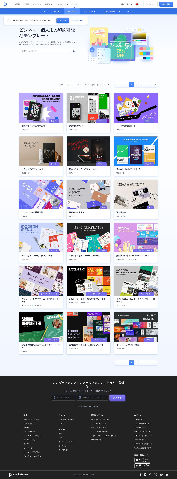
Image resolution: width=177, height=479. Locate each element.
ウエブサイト (63, 446)
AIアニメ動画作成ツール (142, 423)
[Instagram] (145, 474)
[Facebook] (140, 474)
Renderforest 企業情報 (31, 419)
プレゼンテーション (110, 11)
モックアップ (63, 450)
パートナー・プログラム (32, 452)
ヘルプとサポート (29, 432)
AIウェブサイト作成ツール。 (143, 436)
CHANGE (62, 20)
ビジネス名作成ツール (141, 440)
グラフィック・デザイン (67, 442)
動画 (60, 434)
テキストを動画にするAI (142, 432)
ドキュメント (88, 11)
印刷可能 (70, 11)
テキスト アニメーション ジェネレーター (104, 436)
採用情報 (27, 428)
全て (45, 11)
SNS (56, 11)
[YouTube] (161, 474)
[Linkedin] (167, 474)
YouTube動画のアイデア (142, 448)
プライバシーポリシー (31, 440)
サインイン (150, 4)
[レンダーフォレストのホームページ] (5, 4)
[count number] (117, 84)
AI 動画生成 (138, 419)
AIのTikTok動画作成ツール (143, 444)
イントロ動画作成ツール (99, 432)
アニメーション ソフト (98, 423)
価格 (122, 4)
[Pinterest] (150, 474)
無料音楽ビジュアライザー (100, 419)
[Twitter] (155, 474)
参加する (117, 397)
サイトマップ (28, 448)
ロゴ (60, 438)
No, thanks (77, 20)
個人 (129, 11)
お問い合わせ (28, 423)
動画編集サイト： (97, 440)
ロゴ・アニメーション (98, 428)
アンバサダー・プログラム (32, 456)
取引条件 (27, 444)
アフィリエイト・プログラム (33, 436)
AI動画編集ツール (140, 428)
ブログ (61, 423)
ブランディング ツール (66, 419)
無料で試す (166, 4)
